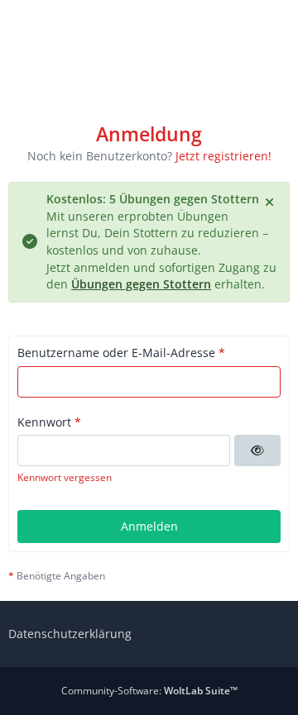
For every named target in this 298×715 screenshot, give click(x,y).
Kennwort (44, 422)
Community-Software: (149, 691)
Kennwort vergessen (64, 477)
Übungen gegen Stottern (141, 284)
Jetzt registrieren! (223, 156)
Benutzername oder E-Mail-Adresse (116, 352)
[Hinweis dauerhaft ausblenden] (271, 201)
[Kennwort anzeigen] (257, 450)
